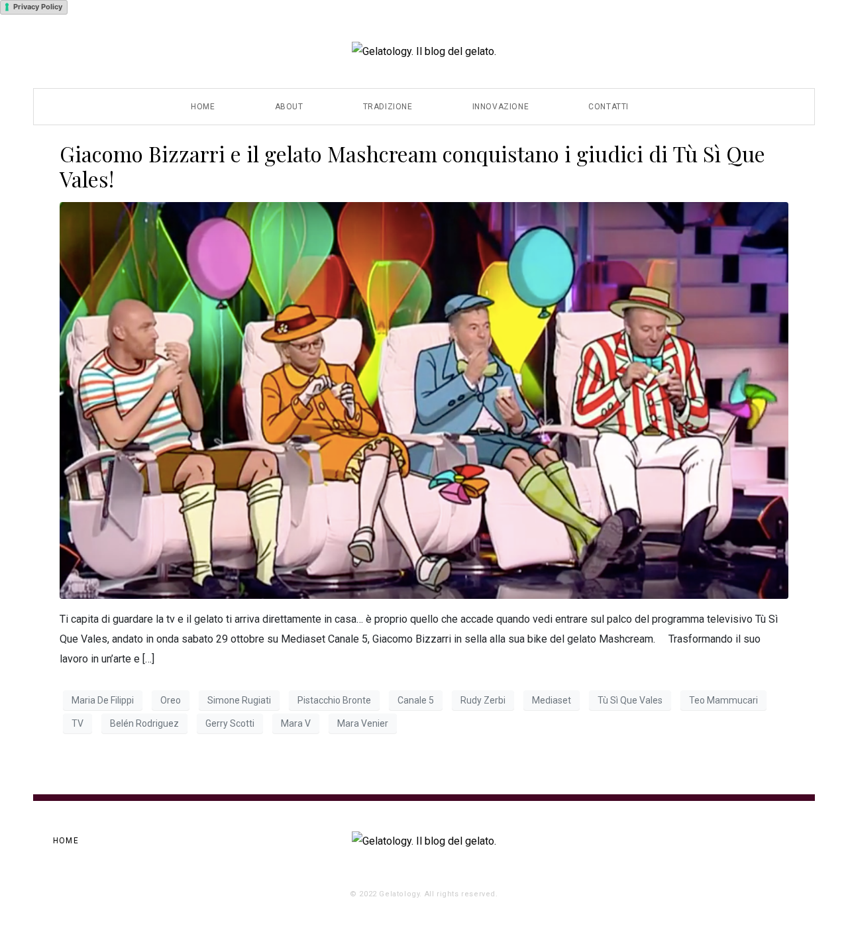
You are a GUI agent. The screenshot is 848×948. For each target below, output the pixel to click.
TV (77, 723)
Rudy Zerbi (482, 700)
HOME (203, 106)
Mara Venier (362, 723)
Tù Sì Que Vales (630, 700)
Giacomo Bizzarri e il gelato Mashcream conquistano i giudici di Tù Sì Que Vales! (412, 166)
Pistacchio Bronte (334, 700)
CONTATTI (608, 106)
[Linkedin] (784, 841)
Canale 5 (416, 700)
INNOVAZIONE (500, 106)
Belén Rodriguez (144, 723)
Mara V (296, 723)
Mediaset (551, 700)
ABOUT (289, 106)
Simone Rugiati (239, 700)
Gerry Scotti (229, 723)
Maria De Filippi (103, 700)
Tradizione (388, 106)
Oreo (170, 700)
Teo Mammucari (723, 700)
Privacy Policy (37, 6)
